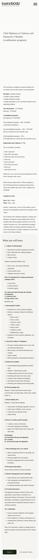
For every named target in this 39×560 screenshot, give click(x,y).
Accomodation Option (25, 552)
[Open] (35, 4)
